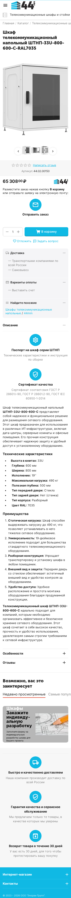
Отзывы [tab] (9, 662)
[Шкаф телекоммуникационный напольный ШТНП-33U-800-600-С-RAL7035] (35, 99)
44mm (28, 313)
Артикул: (27, 171)
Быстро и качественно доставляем (35, 772)
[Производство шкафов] (23, 5)
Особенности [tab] (13, 653)
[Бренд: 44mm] (61, 181)
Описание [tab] (10, 325)
